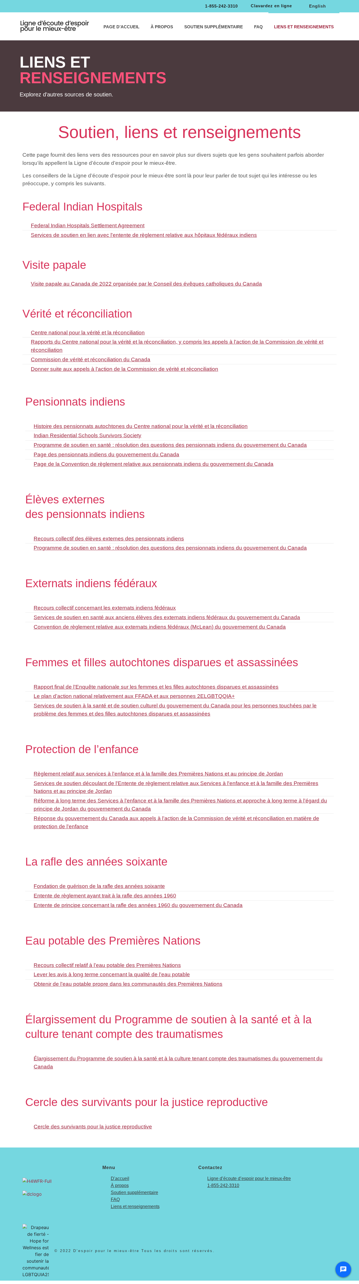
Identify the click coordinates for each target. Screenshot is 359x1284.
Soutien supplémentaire (213, 26)
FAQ (258, 26)
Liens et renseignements (304, 26)
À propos (162, 26)
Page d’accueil (121, 26)
